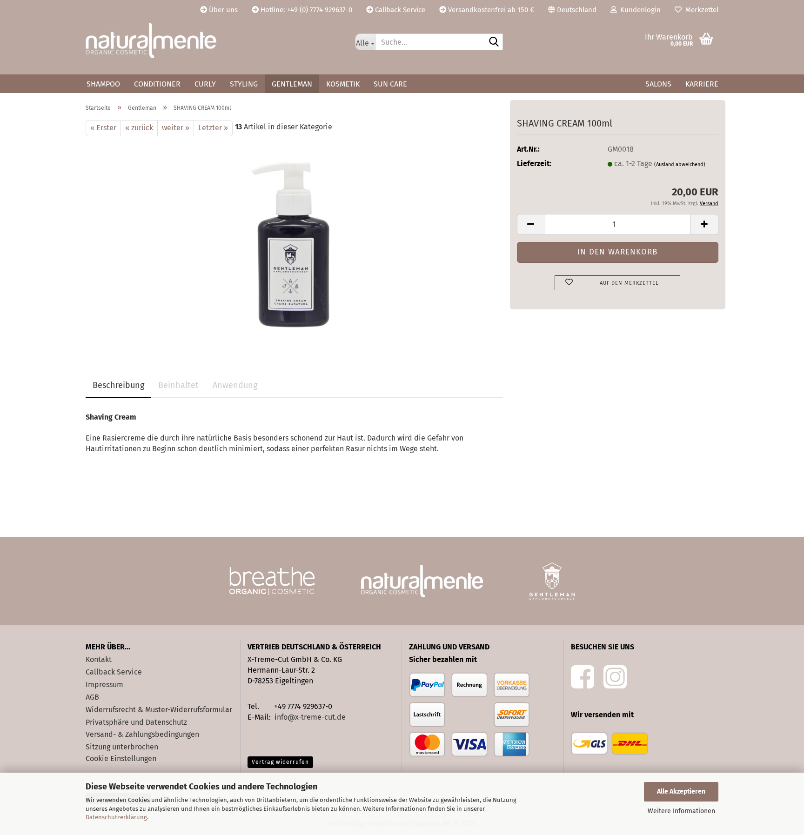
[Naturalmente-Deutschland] (213, 41)
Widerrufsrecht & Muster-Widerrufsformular (159, 709)
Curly (205, 84)
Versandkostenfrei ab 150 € (490, 10)
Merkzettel (700, 10)
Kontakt (99, 659)
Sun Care (390, 84)
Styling (244, 84)
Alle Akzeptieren (681, 791)
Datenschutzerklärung (116, 817)
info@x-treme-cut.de (310, 717)
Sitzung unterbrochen (122, 746)
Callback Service (399, 10)
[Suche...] (494, 42)
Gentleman (292, 84)
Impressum (104, 684)
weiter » (175, 127)
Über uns (222, 10)
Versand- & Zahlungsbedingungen (142, 734)
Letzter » (213, 127)
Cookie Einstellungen (121, 758)
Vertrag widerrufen (280, 762)
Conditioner (157, 84)
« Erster (103, 127)
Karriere (701, 84)
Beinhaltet (178, 385)
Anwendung (235, 385)
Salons (658, 84)
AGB (92, 697)
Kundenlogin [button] (638, 10)
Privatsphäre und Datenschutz (136, 722)
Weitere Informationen (681, 811)
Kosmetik (343, 84)
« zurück (139, 127)
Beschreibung (118, 385)
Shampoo (103, 84)
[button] (572, 9)
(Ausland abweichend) (679, 164)
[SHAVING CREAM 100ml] (294, 240)
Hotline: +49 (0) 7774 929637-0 (305, 10)
